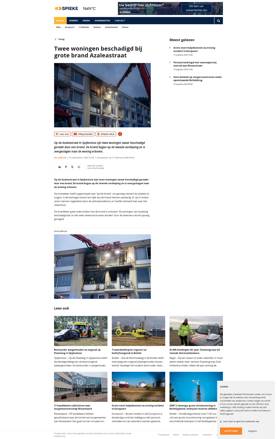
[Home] (66, 8)
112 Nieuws (84, 27)
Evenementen (102, 20)
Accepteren (231, 431)
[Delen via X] (72, 166)
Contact (120, 20)
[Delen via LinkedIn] (59, 166)
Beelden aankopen (190, 435)
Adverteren (207, 435)
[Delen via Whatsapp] (79, 166)
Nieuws (60, 20)
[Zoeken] (218, 20)
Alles (58, 27)
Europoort (69, 27)
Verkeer (73, 20)
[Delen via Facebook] (66, 166)
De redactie (60, 157)
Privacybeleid (163, 435)
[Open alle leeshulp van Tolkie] (120, 134)
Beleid (176, 435)
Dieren (86, 20)
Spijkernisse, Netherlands (97, 8)
